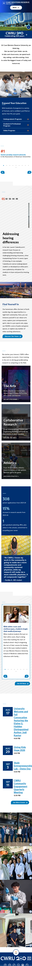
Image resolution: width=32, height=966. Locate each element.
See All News (21, 683)
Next (27, 584)
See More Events (19, 802)
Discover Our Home (12, 336)
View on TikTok (16, 900)
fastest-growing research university (13, 155)
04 (13, 199)
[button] (3, 165)
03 (10, 199)
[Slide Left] (3, 172)
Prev (10, 584)
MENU (15, 7)
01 (3, 199)
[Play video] (15, 215)
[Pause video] (29, 27)
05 (17, 199)
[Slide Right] (29, 172)
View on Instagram (16, 837)
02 (6, 199)
